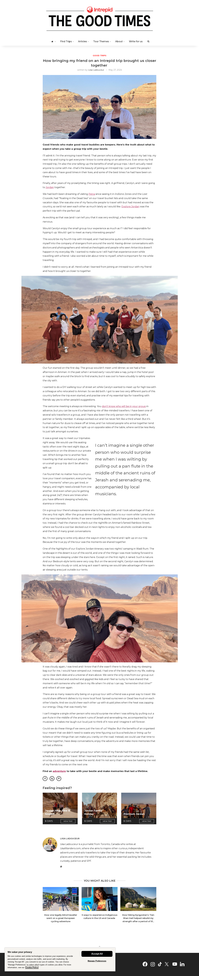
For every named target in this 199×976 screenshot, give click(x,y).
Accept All (97, 954)
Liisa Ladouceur (96, 70)
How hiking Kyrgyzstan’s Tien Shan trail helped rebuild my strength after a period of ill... (138, 918)
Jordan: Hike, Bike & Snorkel (57, 812)
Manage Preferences (97, 961)
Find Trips (66, 41)
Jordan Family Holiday (93, 812)
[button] (46, 906)
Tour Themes (101, 41)
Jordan (50, 187)
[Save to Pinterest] (59, 778)
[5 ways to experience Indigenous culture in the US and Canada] (100, 899)
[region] (60, 959)
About (119, 41)
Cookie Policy (32, 967)
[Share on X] (52, 778)
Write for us (136, 41)
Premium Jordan (134, 814)
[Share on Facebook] (45, 778)
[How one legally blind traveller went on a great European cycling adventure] (61, 899)
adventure (59, 771)
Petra (92, 194)
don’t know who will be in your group (124, 406)
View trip (68, 821)
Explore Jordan (130, 206)
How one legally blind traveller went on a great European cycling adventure (60, 918)
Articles (82, 41)
